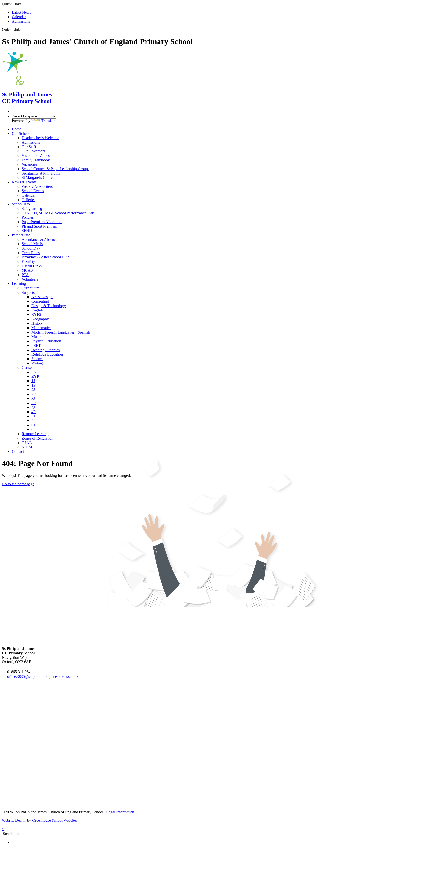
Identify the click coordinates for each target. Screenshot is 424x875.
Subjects (28, 292)
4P (33, 412)
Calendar (19, 17)
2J (33, 390)
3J (33, 398)
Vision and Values (36, 155)
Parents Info (21, 235)
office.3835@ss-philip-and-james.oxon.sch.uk (42, 676)
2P (33, 394)
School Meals (32, 244)
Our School (21, 133)
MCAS (27, 270)
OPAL (27, 443)
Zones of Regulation (37, 438)
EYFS (36, 314)
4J (33, 407)
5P (33, 420)
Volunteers (30, 279)
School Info (21, 204)
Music (36, 337)
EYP (35, 376)
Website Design (14, 820)
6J (33, 425)
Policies (28, 217)
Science (37, 359)
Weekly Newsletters (37, 186)
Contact (18, 451)
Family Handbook (36, 160)
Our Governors (33, 151)
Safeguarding (32, 208)
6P (33, 429)
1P (33, 385)
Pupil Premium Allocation (42, 222)
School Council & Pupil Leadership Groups (55, 169)
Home (16, 129)
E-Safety (28, 261)
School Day (31, 248)
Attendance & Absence (39, 239)
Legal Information (120, 812)
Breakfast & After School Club (45, 257)
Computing (40, 301)
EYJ (34, 372)
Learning (19, 284)
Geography (40, 319)
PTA (25, 275)
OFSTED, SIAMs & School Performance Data (58, 213)
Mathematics (41, 328)
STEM (27, 447)
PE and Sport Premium (39, 226)
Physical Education (46, 341)
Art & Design (42, 297)
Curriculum (30, 288)
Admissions (21, 21)
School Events (33, 191)
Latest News (21, 12)
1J (33, 381)
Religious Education (47, 354)
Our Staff (29, 147)
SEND (27, 231)
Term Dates (31, 253)
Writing (37, 363)
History (37, 323)
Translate (48, 121)
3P (33, 403)
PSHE (36, 345)
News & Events (24, 182)
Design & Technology (48, 306)
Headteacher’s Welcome (40, 138)
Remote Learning (35, 434)
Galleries (28, 200)
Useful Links (32, 266)
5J (33, 416)
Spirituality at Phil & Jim (41, 173)
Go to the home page (18, 484)
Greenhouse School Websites (54, 820)
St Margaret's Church (38, 177)
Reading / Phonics (45, 350)
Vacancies (29, 164)
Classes (27, 367)
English (37, 310)
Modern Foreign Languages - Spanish (60, 332)
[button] (23, 29)
